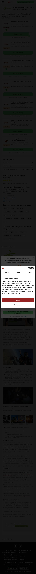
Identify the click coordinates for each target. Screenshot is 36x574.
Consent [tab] (6, 272)
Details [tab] (18, 272)
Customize (17, 305)
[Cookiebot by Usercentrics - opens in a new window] (26, 268)
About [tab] (29, 272)
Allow (18, 300)
